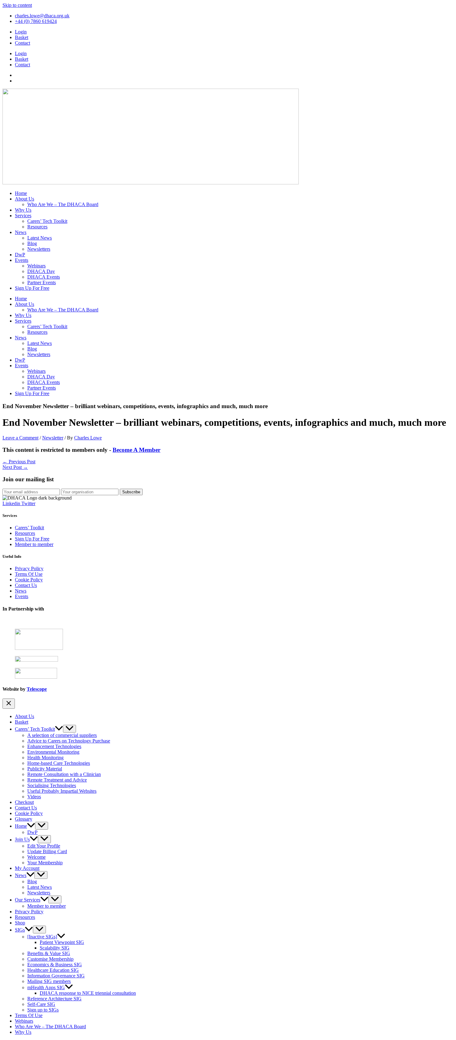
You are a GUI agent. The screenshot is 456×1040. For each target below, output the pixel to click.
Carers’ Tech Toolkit (47, 221)
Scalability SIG (54, 947)
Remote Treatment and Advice (57, 779)
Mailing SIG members (49, 981)
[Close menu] (8, 703)
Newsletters (38, 249)
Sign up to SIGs (43, 1009)
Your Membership (45, 862)
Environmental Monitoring (53, 752)
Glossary (23, 819)
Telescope (37, 689)
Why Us (23, 210)
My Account (27, 868)
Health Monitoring (45, 757)
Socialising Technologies (51, 785)
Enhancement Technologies (54, 746)
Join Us (22, 839)
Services (23, 215)
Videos (34, 796)
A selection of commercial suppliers (62, 735)
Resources (37, 226)
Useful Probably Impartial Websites (61, 791)
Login (21, 31)
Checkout (24, 802)
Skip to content (17, 5)
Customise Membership (50, 959)
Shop (20, 922)
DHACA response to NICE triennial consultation (88, 993)
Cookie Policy (29, 579)
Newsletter (52, 437)
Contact (22, 43)
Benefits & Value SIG (48, 953)
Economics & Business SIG (54, 964)
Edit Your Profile (43, 845)
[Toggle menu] (69, 729)
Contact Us (26, 585)
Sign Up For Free (32, 288)
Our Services (27, 899)
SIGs (20, 929)
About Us (24, 198)
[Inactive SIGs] (42, 936)
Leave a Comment (20, 437)
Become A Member (136, 450)
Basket (21, 37)
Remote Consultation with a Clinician (64, 774)
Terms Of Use (28, 574)
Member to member (34, 544)
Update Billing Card (47, 851)
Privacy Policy (29, 568)
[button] (59, 729)
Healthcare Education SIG (53, 970)
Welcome (36, 857)
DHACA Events (43, 277)
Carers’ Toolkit (29, 527)
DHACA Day (41, 271)
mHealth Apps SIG (46, 987)
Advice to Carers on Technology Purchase (68, 740)
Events (21, 260)
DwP (20, 254)
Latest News (39, 237)
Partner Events (41, 282)
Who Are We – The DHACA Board (62, 204)
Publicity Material (44, 768)
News (20, 232)
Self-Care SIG (41, 1004)
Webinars (36, 265)
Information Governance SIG (56, 975)
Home (21, 193)
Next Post (15, 467)
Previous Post (18, 461)
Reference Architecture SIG (54, 998)
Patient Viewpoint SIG (62, 942)
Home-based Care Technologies (58, 763)
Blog (32, 243)
